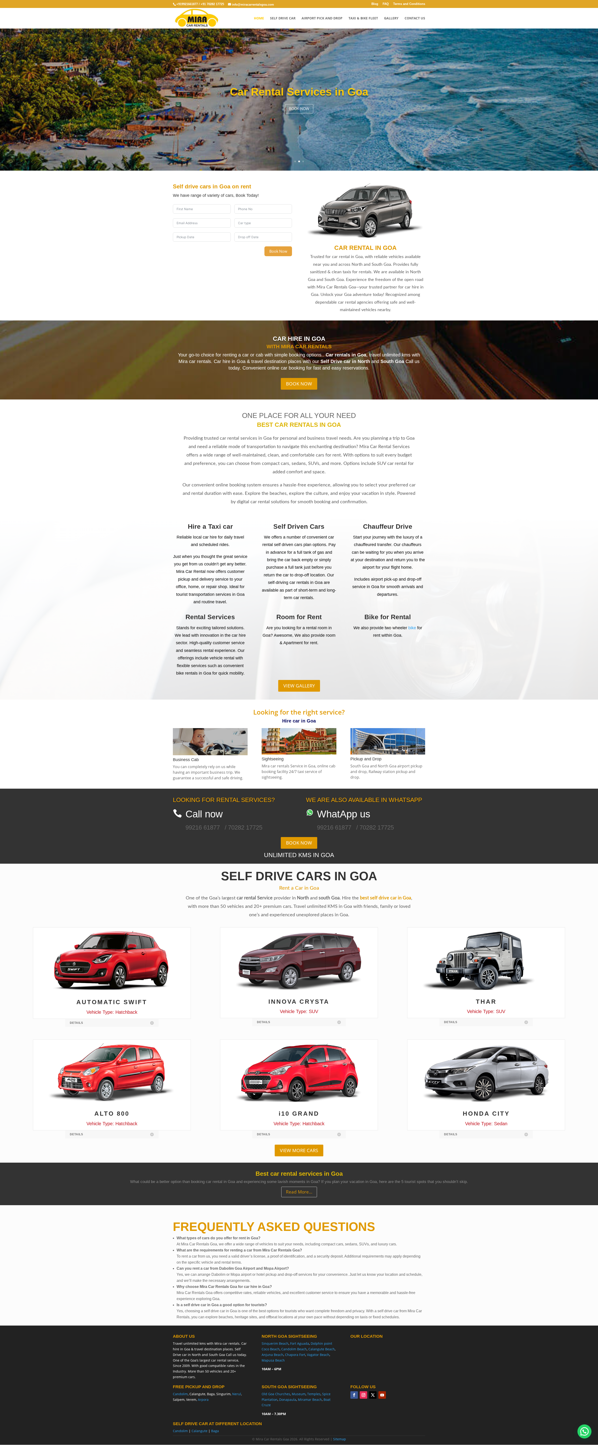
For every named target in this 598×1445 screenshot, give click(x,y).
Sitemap (339, 1439)
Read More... (299, 1192)
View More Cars (299, 1150)
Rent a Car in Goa (299, 888)
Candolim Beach (294, 1349)
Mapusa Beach (273, 1360)
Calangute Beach (321, 1349)
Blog (374, 4)
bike (412, 627)
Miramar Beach (310, 1399)
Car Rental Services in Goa (299, 91)
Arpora (203, 1399)
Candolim (180, 1394)
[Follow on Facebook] (354, 1395)
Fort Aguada (299, 1343)
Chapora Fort (295, 1354)
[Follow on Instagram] (363, 1395)
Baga (215, 1431)
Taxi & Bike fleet (363, 18)
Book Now (299, 108)
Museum (299, 1394)
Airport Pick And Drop (322, 18)
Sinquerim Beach (275, 1343)
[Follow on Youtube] (382, 1395)
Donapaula (287, 1399)
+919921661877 (187, 4)
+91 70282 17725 (213, 4)
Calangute (199, 1431)
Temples (313, 1394)
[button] (584, 1431)
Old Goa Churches (276, 1394)
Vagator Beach (318, 1354)
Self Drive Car (282, 18)
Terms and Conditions (409, 4)
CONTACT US (415, 18)
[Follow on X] (373, 1395)
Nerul (236, 1394)
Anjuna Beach (272, 1354)
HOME (259, 18)
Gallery (391, 18)
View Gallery (299, 686)
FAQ (386, 4)
